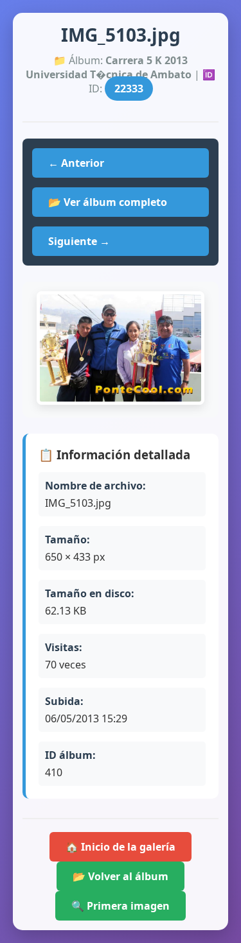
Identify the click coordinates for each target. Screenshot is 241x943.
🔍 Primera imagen (120, 906)
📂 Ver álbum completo (107, 202)
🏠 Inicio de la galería (120, 847)
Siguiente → (79, 241)
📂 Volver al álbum (120, 876)
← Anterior (76, 163)
